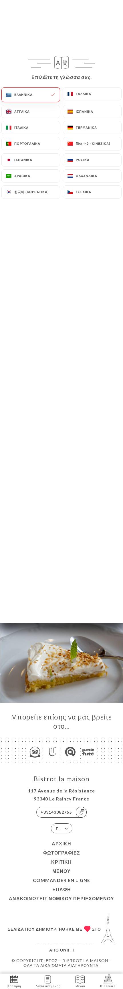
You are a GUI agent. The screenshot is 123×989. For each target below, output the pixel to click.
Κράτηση (14, 986)
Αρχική (61, 843)
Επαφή (61, 889)
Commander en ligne (61, 880)
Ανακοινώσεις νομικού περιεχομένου (61, 898)
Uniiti (67, 950)
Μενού (61, 871)
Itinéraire (108, 986)
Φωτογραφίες (61, 852)
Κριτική (61, 862)
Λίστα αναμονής (48, 986)
